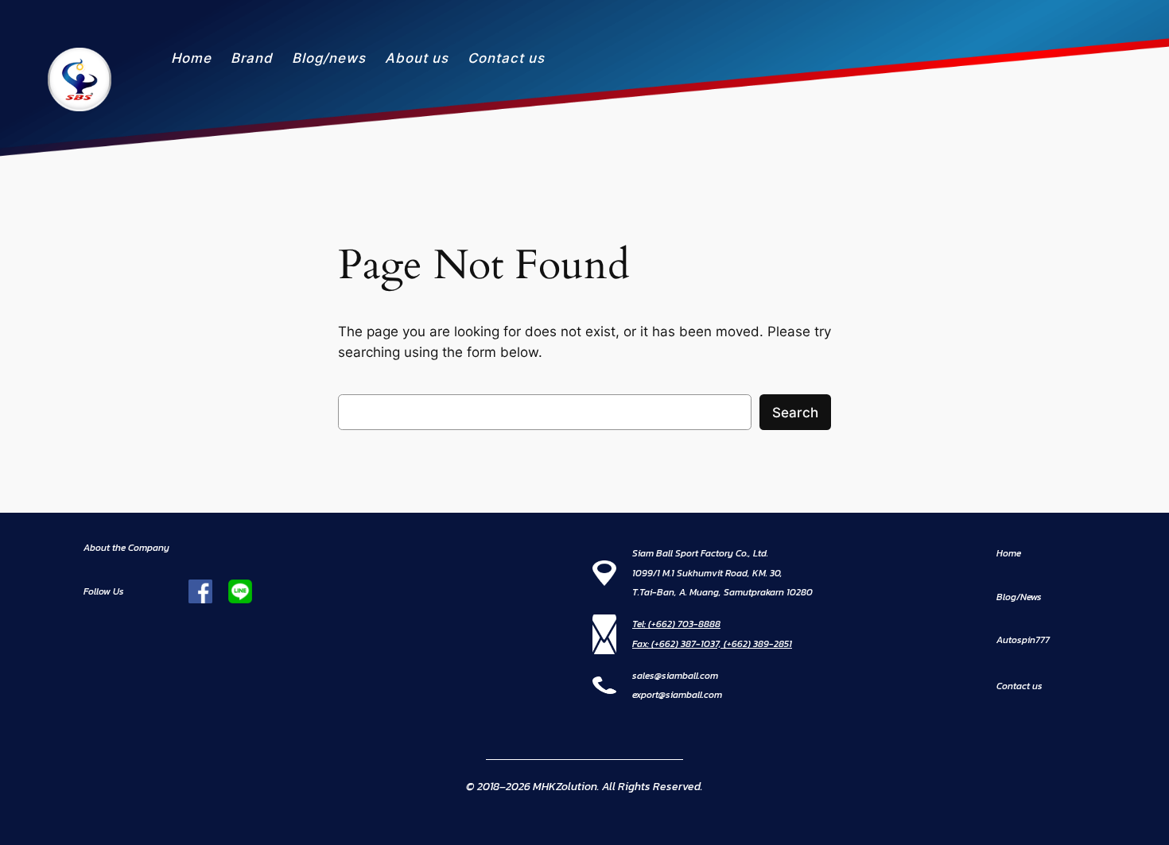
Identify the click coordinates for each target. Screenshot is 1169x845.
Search (795, 413)
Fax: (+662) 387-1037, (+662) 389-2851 (712, 644)
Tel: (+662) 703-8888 (676, 624)
